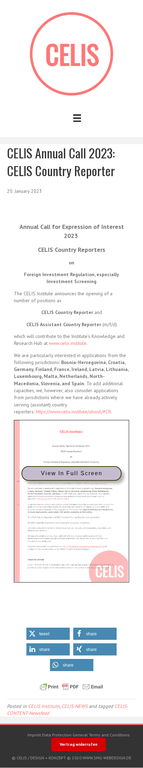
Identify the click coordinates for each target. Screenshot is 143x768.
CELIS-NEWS (74, 706)
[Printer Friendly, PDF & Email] (71, 687)
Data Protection (57, 734)
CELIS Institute (43, 706)
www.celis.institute (67, 343)
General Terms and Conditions (101, 734)
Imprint (34, 734)
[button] (48, 634)
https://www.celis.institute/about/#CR (73, 411)
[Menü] (77, 118)
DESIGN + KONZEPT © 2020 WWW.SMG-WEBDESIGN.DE (80, 757)
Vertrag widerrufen (79, 744)
